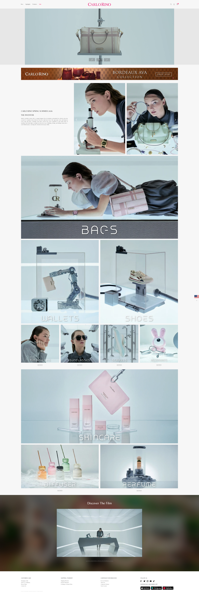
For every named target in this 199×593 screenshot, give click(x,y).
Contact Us (23, 586)
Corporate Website (105, 584)
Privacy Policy (24, 584)
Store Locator (104, 586)
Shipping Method (65, 580)
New (22, 4)
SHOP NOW (40, 365)
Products (34, 4)
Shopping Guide (24, 580)
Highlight (27, 4)
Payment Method (65, 582)
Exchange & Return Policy (66, 584)
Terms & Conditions (25, 582)
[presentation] (76, 119)
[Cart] (177, 4)
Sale (40, 4)
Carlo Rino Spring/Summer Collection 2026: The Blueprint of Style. (99, 560)
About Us (103, 582)
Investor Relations (105, 580)
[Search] (171, 4)
